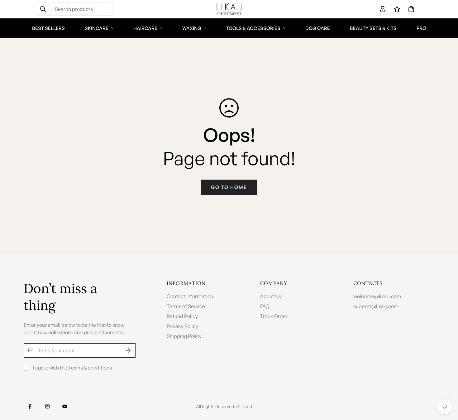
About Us (270, 296)
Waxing (191, 28)
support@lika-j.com (375, 306)
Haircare (145, 28)
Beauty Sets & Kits (373, 28)
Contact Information (190, 296)
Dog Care (317, 28)
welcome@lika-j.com (377, 296)
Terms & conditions (90, 367)
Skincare (96, 28)
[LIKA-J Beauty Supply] (229, 9)
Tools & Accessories (253, 28)
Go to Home (229, 187)
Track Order (274, 316)
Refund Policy (182, 316)
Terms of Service (186, 306)
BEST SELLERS (48, 28)
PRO (421, 28)
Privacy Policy (182, 326)
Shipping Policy (184, 336)
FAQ (265, 306)
